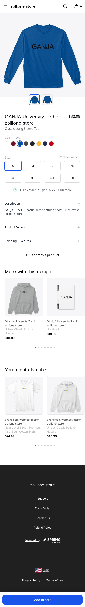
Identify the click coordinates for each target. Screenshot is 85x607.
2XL (13, 178)
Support (42, 498)
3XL (32, 178)
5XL (72, 178)
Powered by (32, 540)
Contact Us (42, 518)
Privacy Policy (31, 580)
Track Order (42, 508)
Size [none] (8, 157)
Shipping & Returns (18, 241)
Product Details (15, 227)
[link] (24, 297)
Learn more (64, 190)
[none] (68, 157)
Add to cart (42, 600)
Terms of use (54, 580)
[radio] (13, 165)
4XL (52, 178)
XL (72, 166)
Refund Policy (42, 527)
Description (12, 203)
